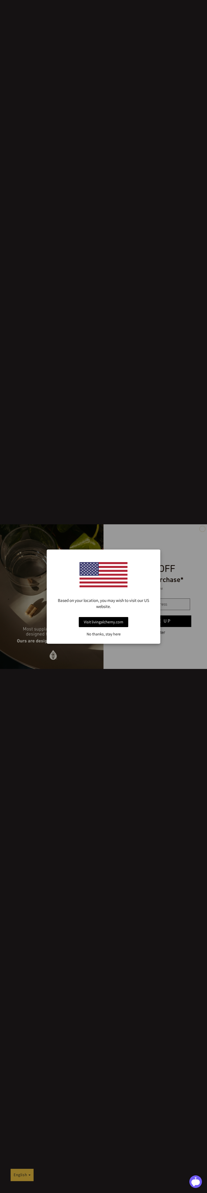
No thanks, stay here (104, 634)
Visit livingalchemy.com (103, 622)
